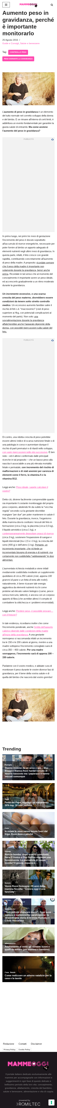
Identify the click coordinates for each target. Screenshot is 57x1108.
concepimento (45, 1084)
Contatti (22, 1043)
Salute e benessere (30, 43)
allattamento (23, 1088)
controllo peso (18, 52)
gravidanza (10, 1088)
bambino (47, 1088)
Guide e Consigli (10, 43)
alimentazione (31, 1091)
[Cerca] (52, 5)
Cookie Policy (24, 1049)
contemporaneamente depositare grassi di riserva (28, 533)
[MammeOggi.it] (28, 4)
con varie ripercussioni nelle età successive (24, 452)
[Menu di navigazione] (6, 4)
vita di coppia (46, 1091)
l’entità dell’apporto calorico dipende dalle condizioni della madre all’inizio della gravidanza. (27, 631)
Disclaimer (36, 1043)
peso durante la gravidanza (18, 59)
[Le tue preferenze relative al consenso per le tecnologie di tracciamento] (51, 1102)
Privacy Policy (9, 1049)
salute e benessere (12, 1091)
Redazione (8, 1043)
